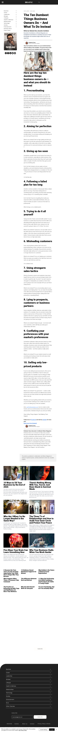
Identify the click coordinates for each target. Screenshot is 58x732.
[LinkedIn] (10, 53)
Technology (7, 23)
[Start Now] (16, 490)
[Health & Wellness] (16, 20)
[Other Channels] (50, 638)
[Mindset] (16, 16)
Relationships (7, 21)
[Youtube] (13, 53)
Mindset (6, 16)
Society (6, 25)
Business (6, 10)
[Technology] (16, 23)
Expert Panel (7, 30)
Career (5, 12)
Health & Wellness (8, 19)
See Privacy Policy (23, 730)
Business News (8, 28)
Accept (51, 729)
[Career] (16, 13)
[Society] (16, 25)
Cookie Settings (43, 729)
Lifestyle (6, 18)
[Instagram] (6, 53)
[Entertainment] (16, 27)
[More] (50, 634)
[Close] (56, 729)
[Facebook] (8, 53)
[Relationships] (16, 21)
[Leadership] (16, 14)
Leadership (6, 14)
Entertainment (7, 26)
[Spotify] (15, 53)
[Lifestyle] (16, 18)
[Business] (16, 11)
